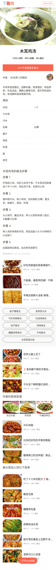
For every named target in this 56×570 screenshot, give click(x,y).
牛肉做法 (41, 332)
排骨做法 (41, 325)
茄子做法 (15, 325)
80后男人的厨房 (18, 77)
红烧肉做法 (41, 318)
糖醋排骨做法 (15, 332)
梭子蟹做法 (15, 311)
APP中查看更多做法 (28, 68)
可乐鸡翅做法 (15, 318)
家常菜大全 (41, 311)
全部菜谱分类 (28, 339)
